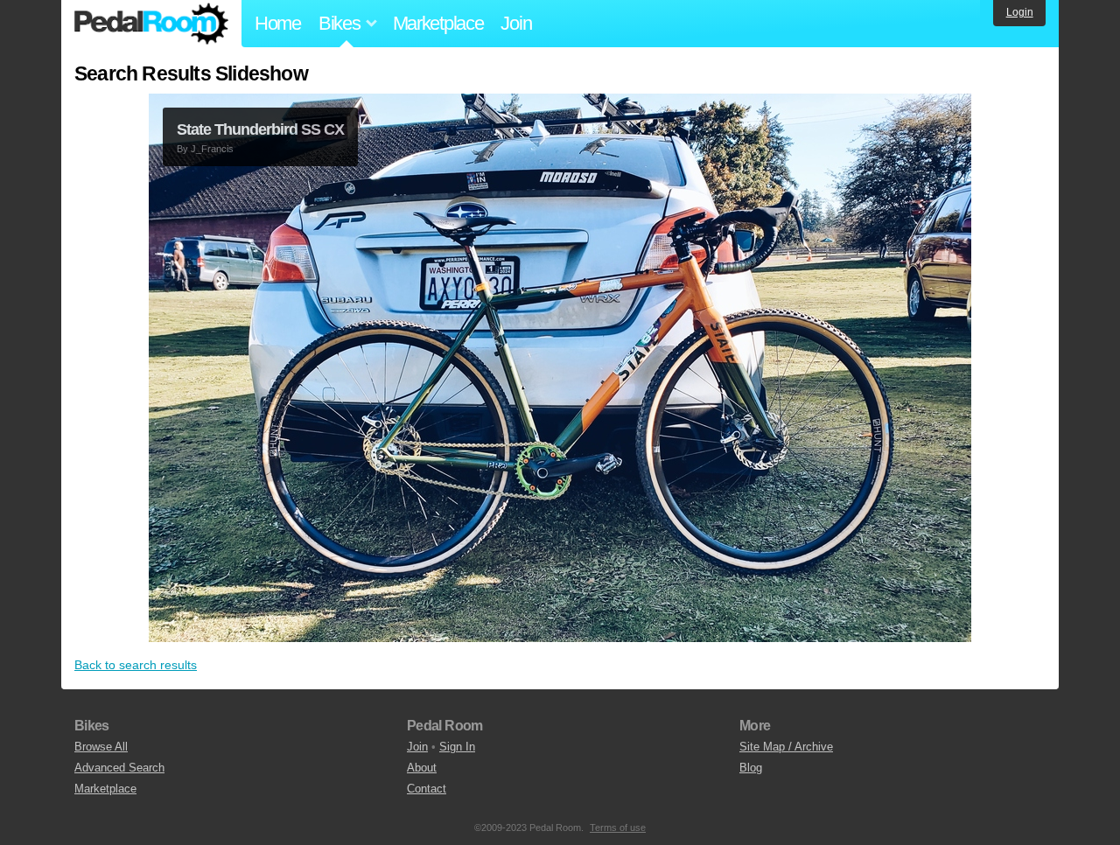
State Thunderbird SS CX (260, 129)
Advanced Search (119, 767)
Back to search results (135, 665)
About (422, 767)
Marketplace (438, 23)
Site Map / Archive (786, 746)
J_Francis (212, 148)
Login (1019, 12)
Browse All (101, 746)
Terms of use (618, 827)
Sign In (457, 746)
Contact (426, 788)
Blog (750, 767)
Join (515, 23)
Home (278, 23)
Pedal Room (151, 24)
